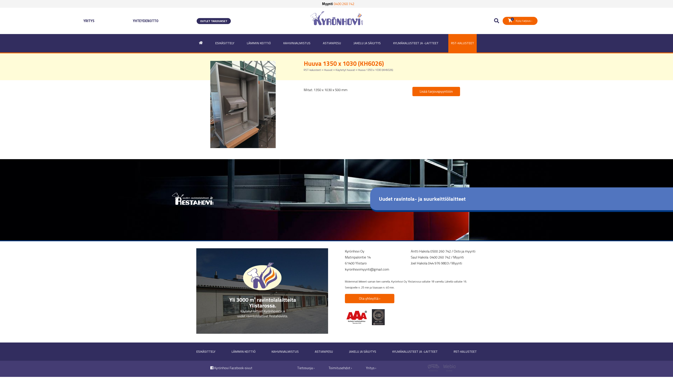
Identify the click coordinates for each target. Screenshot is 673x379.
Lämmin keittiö (259, 43)
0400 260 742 (344, 3)
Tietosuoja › (305, 368)
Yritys (88, 21)
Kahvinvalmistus (296, 43)
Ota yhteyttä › (369, 298)
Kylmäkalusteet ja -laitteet (416, 43)
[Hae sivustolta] (496, 21)
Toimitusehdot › (340, 368)
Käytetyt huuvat (345, 70)
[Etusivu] (200, 43)
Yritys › (371, 368)
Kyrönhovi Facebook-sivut (232, 368)
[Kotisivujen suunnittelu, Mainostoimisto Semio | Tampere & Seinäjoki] (435, 368)
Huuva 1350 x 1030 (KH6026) (375, 70)
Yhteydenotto (145, 21)
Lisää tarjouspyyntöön (436, 91)
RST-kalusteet (462, 43)
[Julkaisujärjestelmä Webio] (449, 368)
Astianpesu (332, 43)
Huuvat (328, 70)
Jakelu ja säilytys (367, 43)
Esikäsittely (224, 43)
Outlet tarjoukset (213, 21)
